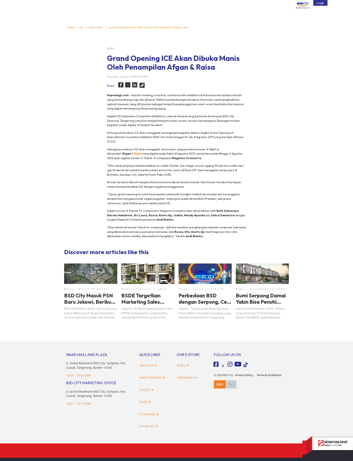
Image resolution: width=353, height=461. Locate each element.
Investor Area (150, 378)
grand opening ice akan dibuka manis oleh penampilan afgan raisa (148, 27)
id (81, 27)
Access (145, 390)
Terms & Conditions (269, 375)
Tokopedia (185, 378)
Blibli (181, 365)
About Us (147, 365)
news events (95, 27)
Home (70, 27)
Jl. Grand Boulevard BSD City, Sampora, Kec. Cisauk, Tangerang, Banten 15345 (96, 394)
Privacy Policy (244, 375)
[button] (120, 84)
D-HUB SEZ (147, 426)
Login (320, 3)
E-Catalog (148, 414)
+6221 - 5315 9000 (78, 403)
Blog (143, 402)
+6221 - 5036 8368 (78, 375)
